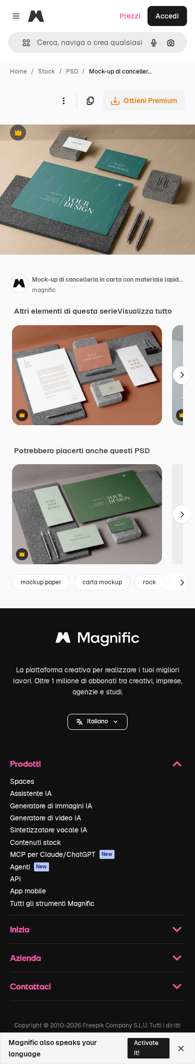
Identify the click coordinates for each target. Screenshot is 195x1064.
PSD (72, 72)
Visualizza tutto (145, 311)
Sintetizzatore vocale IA (48, 829)
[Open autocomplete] (22, 43)
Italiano (97, 721)
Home (18, 72)
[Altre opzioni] (64, 101)
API (15, 878)
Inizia (20, 929)
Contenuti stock (35, 842)
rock (149, 582)
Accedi (167, 16)
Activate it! (146, 1047)
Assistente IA (31, 793)
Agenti (28, 866)
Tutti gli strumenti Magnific (52, 903)
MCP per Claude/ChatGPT (61, 854)
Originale (66, 134)
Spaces (22, 781)
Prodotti (25, 763)
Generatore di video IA (45, 817)
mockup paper (41, 582)
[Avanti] (182, 375)
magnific (44, 290)
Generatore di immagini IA (51, 805)
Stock (46, 72)
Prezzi (130, 16)
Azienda (25, 957)
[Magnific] (98, 640)
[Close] (181, 1048)
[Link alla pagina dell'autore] (19, 285)
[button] (98, 722)
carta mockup (102, 582)
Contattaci (30, 986)
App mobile (28, 890)
